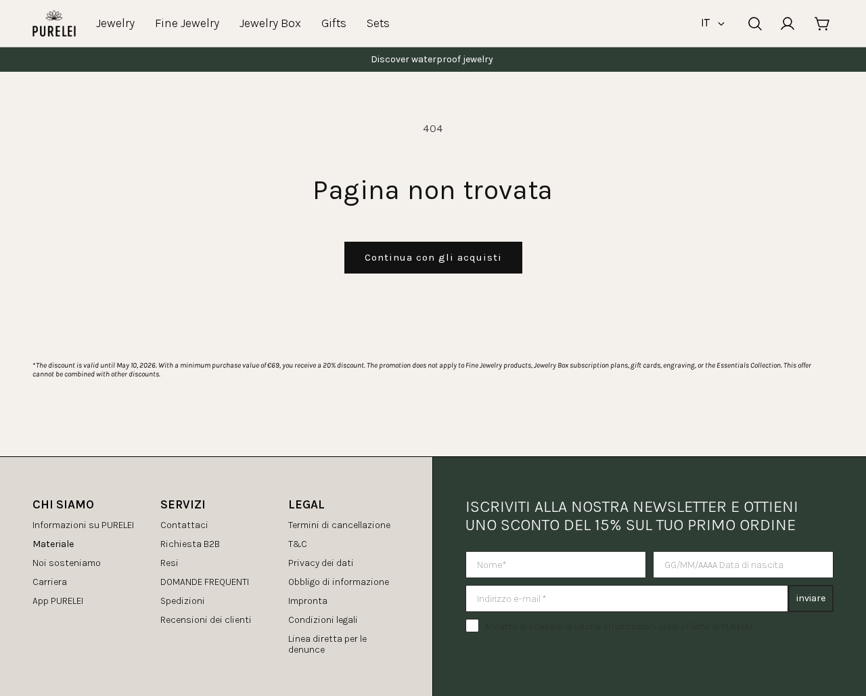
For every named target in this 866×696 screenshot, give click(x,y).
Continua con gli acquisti (433, 257)
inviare (810, 598)
